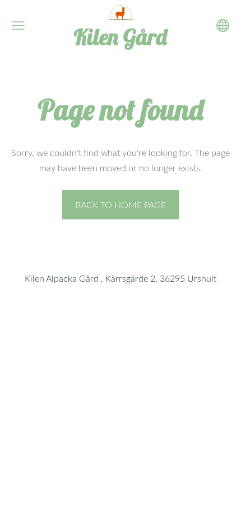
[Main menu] (18, 25)
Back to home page (120, 205)
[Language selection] (222, 25)
